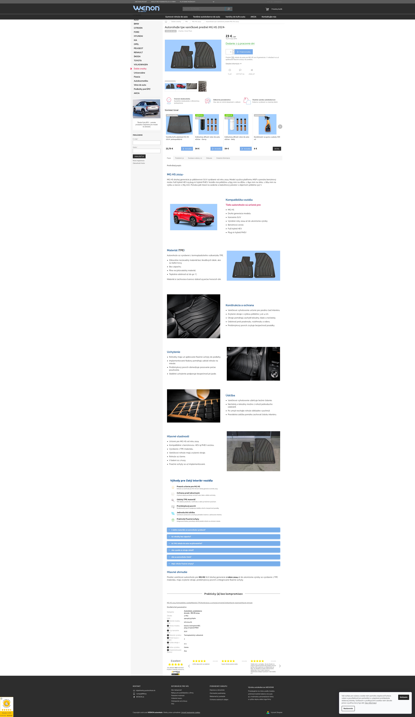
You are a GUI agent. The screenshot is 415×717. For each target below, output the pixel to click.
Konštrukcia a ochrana (209, 603)
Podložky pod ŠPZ (142, 89)
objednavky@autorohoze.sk (145, 690)
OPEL (136, 44)
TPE (232, 57)
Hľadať (228, 9)
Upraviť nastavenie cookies (190, 712)
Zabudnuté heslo (139, 163)
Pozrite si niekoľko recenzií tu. (175, 669)
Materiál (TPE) (196, 603)
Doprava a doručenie (217, 690)
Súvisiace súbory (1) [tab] (195, 158)
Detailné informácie (232, 64)
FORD (136, 32)
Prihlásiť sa (139, 156)
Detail (276, 149)
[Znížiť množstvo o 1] (233, 53)
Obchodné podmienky (218, 693)
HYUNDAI (138, 36)
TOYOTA (138, 60)
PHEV (205, 182)
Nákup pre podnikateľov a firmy (163, 1)
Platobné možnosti (187, 1)
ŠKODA (137, 56)
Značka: (185, 31)
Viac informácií (370, 703)
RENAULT (138, 52)
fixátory (189, 361)
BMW (136, 24)
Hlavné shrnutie (247, 603)
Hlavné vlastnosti (235, 603)
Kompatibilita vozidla (183, 603)
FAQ (172, 704)
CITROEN (138, 28)
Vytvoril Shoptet (276, 712)
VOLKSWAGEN (141, 64)
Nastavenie (348, 708)
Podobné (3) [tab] (179, 158)
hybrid (179, 182)
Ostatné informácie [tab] (223, 158)
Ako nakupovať (141, 1)
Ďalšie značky (140, 69)
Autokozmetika (141, 81)
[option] (205, 667)
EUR (268, 1)
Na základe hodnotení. (175, 668)
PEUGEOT (138, 48)
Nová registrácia (138, 160)
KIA (135, 40)
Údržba (226, 603)
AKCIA (137, 93)
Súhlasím (404, 697)
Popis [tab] (169, 158)
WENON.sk (140, 697)
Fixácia (137, 77)
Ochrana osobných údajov (219, 699)
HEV (185, 182)
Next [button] (280, 665)
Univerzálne (139, 73)
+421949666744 (141, 694)
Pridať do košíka (245, 52)
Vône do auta (140, 85)
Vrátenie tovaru (176, 698)
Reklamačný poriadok (217, 696)
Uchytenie (220, 603)
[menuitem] (176, 17)
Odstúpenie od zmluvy (179, 701)
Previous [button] (189, 665)
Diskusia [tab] (209, 158)
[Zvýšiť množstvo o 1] (233, 50)
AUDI (136, 20)
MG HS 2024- (171, 603)
